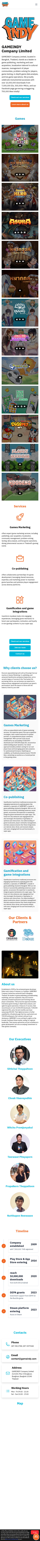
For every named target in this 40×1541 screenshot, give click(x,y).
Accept (35, 1532)
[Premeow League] (20, 371)
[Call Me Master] (20, 342)
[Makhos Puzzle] (20, 284)
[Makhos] (20, 255)
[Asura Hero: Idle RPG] (20, 197)
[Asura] (20, 226)
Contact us (20, 653)
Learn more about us (20, 104)
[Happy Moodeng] (20, 139)
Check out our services (20, 97)
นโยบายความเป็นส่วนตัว (11, 1539)
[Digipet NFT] (20, 429)
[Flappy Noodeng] (20, 458)
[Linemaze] (20, 400)
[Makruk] (20, 168)
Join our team (20, 647)
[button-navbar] (36, 4)
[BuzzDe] (20, 313)
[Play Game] (36, 1537)
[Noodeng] (20, 487)
